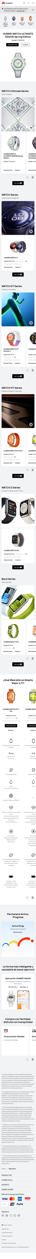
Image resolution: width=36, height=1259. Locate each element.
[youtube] (15, 1215)
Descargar (23, 987)
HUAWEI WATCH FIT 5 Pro (13, 451)
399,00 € (10, 357)
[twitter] (7, 1215)
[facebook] (3, 1215)
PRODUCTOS (7, 1175)
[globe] (2, 1225)
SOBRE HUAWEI (7, 1189)
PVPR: (17, 261)
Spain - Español (7, 1225)
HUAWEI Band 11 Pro (11, 642)
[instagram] (11, 1215)
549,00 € (22, 261)
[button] (24, 3)
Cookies (4, 1240)
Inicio (4, 1169)
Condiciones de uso (7, 1232)
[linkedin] (19, 1215)
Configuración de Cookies (9, 1243)
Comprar (25, 45)
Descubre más (21, 11)
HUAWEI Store (7, 1180)
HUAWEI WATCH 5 (11, 258)
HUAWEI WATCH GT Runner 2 (11, 350)
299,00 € (10, 457)
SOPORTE (5, 1185)
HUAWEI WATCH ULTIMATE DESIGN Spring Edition (18, 35)
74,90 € (9, 648)
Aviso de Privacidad (7, 1236)
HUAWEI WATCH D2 (11, 550)
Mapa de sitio (5, 1229)
